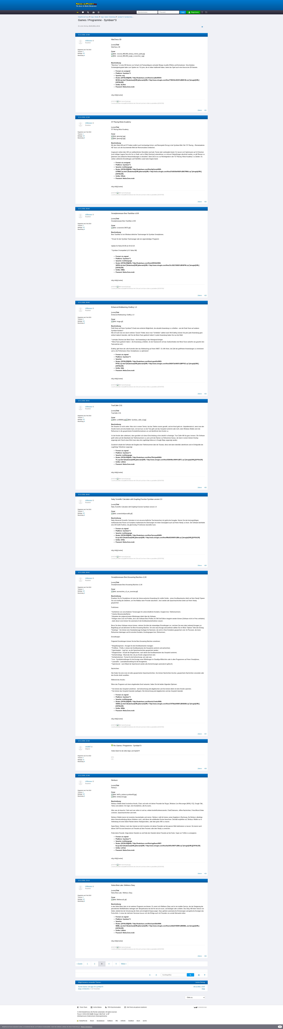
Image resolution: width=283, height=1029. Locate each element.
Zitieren (200, 110)
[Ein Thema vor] (156, 974)
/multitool (131, 1020)
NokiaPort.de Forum (83, 17)
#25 (206, 487)
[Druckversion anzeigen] (199, 974)
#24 (206, 393)
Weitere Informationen (86, 1026)
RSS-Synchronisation (114, 1007)
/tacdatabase (100, 1020)
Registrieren (195, 12)
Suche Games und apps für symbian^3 (90, 987)
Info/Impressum (81, 1016)
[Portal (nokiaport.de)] (77, 12)
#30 (206, 956)
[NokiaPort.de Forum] (82, 12)
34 (83, 759)
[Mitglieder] (93, 12)
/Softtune (110, 1020)
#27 (206, 734)
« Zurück (79, 964)
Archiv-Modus (97, 1007)
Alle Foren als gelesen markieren (137, 1007)
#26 (206, 565)
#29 (206, 873)
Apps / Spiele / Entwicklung (108, 17)
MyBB (91, 1014)
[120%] (206, 12)
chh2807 (88, 747)
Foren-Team (83, 1007)
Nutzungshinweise (101, 1016)
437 (84, 53)
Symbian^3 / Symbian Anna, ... (126, 17)
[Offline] (93, 40)
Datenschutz (91, 1016)
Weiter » (123, 964)
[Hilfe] (98, 12)
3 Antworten (85, 989)
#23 (206, 295)
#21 (206, 110)
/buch (138, 1020)
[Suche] (88, 12)
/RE (117, 1020)
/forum (92, 1020)
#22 (206, 201)
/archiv (145, 1020)
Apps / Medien (95, 17)
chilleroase (88, 40)
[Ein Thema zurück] (150, 974)
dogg (79, 989)
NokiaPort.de (83, 1020)
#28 (206, 768)
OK (280, 1026)
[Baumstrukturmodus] (202, 27)
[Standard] (202, 12)
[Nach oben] (205, 974)
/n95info (123, 1020)
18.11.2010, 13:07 (199, 987)
